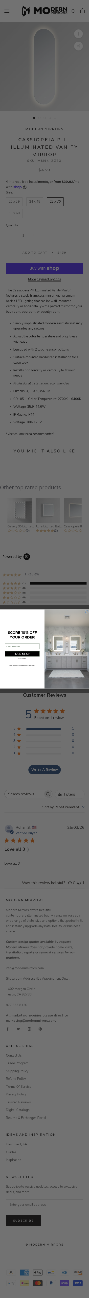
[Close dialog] (87, 611)
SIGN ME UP (22, 654)
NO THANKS (22, 659)
